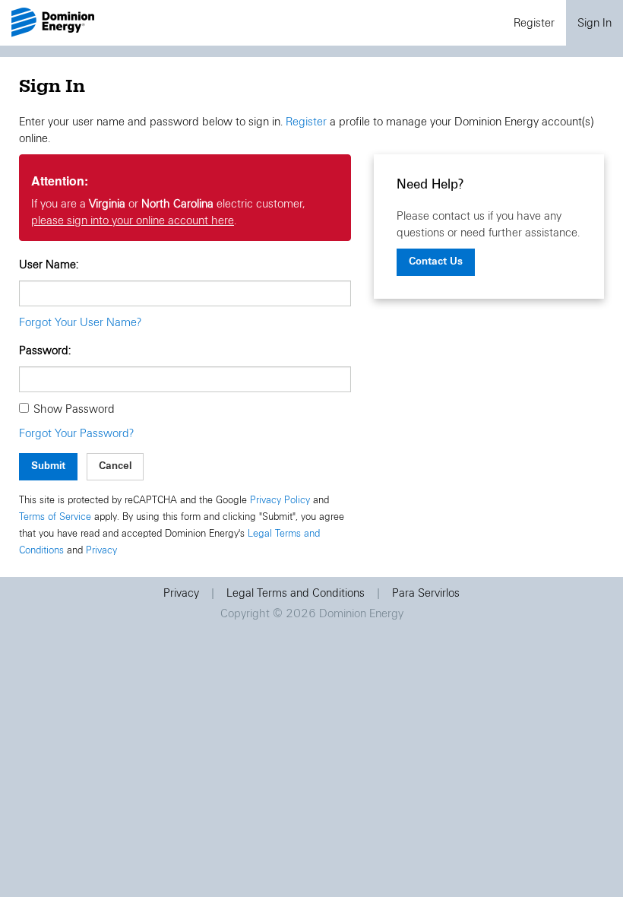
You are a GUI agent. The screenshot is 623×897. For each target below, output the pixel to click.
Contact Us (436, 261)
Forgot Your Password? (76, 433)
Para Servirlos (426, 593)
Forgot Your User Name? (80, 322)
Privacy (101, 550)
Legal (295, 593)
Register (534, 23)
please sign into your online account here (132, 220)
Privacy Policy (280, 500)
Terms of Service (55, 517)
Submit (48, 465)
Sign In (594, 23)
